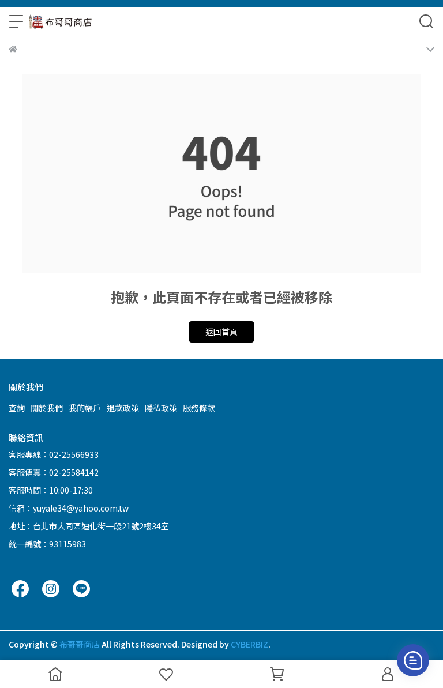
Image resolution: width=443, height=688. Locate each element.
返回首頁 (221, 331)
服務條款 (199, 407)
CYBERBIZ (249, 644)
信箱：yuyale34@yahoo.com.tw (69, 508)
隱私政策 (161, 407)
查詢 (17, 407)
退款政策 (123, 407)
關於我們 (47, 407)
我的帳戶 (85, 407)
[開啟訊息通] (413, 660)
